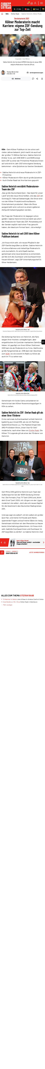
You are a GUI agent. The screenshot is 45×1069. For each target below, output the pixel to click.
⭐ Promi (36, 9)
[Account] (35, 3)
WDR (8, 353)
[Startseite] (2, 14)
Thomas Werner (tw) (12, 72)
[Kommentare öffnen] (43, 342)
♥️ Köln (27, 9)
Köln (7, 14)
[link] (6, 6)
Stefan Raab (15, 14)
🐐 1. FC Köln (17, 9)
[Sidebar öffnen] (41, 3)
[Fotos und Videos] (31, 3)
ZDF (38, 196)
